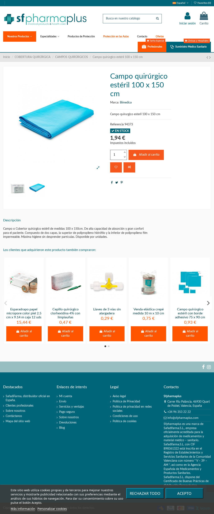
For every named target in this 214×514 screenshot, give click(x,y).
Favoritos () (204, 3)
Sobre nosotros (15, 410)
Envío (62, 401)
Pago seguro (67, 412)
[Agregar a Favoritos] (116, 167)
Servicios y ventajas (71, 406)
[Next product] (210, 57)
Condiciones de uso (125, 416)
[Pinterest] (122, 182)
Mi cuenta (65, 396)
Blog (62, 427)
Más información (23, 508)
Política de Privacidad (126, 401)
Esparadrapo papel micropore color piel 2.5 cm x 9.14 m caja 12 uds (23, 313)
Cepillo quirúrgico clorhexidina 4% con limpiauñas (65, 313)
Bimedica (126, 102)
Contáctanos (14, 416)
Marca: (114, 102)
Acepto (184, 493)
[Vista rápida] (30, 304)
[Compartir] (112, 182)
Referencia (117, 124)
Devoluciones (67, 422)
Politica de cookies (124, 421)
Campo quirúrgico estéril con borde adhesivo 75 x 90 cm (190, 313)
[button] (19, 36)
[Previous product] (207, 57)
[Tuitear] (116, 182)
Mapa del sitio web (18, 421)
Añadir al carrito (149, 154)
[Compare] (24, 304)
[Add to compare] (129, 167)
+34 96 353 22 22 (179, 412)
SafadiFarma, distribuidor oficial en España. (28, 398)
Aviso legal (119, 396)
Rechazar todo (145, 493)
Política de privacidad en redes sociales (132, 408)
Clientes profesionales (19, 405)
